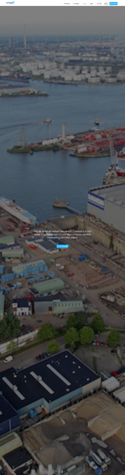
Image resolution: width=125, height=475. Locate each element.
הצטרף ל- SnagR (61, 246)
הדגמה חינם (113, 3)
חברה (100, 3)
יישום (91, 3)
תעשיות (76, 3)
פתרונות (67, 3)
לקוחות (85, 3)
